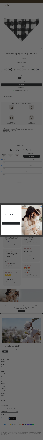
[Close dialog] (41, 207)
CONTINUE (11, 223)
